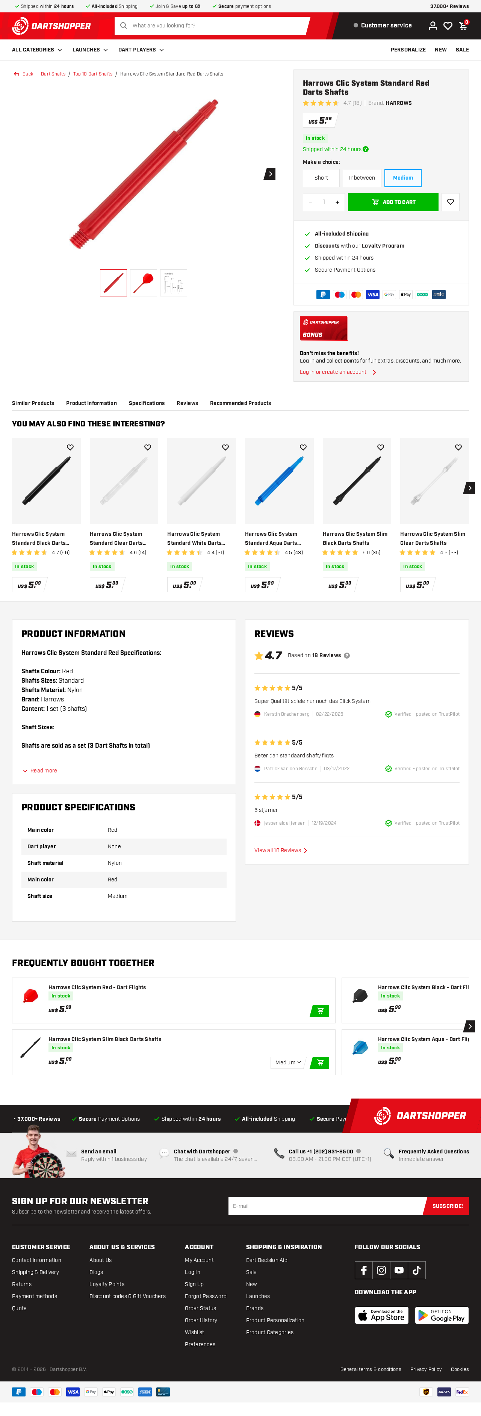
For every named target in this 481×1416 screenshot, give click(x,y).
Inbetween (362, 178)
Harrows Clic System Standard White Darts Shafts (194, 539)
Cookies (460, 1369)
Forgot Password (206, 1296)
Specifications (147, 403)
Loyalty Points (106, 1284)
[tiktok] (417, 1270)
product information (91, 403)
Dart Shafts (53, 74)
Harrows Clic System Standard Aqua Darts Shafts (271, 539)
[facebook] (364, 1270)
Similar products (33, 403)
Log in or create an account (333, 372)
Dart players (137, 50)
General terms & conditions (370, 1369)
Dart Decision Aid (266, 1260)
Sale (251, 1272)
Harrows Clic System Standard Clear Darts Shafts (116, 539)
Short (321, 178)
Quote (19, 1308)
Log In (192, 1272)
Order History (201, 1320)
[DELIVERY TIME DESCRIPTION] (366, 149)
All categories (33, 50)
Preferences (200, 1344)
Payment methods (34, 1296)
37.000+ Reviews (449, 6)
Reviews (187, 403)
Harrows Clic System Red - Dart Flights (97, 987)
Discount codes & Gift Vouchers (127, 1296)
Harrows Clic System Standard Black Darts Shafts (38, 539)
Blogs (96, 1272)
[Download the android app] (442, 1315)
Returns (22, 1284)
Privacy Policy (426, 1369)
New (251, 1284)
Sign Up (194, 1284)
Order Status (200, 1308)
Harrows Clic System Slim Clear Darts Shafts (432, 539)
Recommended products (240, 403)
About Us (100, 1260)
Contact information (36, 1260)
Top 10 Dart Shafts (93, 74)
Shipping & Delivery (35, 1272)
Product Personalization (275, 1320)
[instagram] (381, 1270)
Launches (86, 50)
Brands (255, 1308)
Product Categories (270, 1332)
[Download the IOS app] (382, 1315)
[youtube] (399, 1270)
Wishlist (194, 1332)
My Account (199, 1260)
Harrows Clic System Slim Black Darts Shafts (355, 539)
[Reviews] (346, 655)
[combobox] (214, 26)
